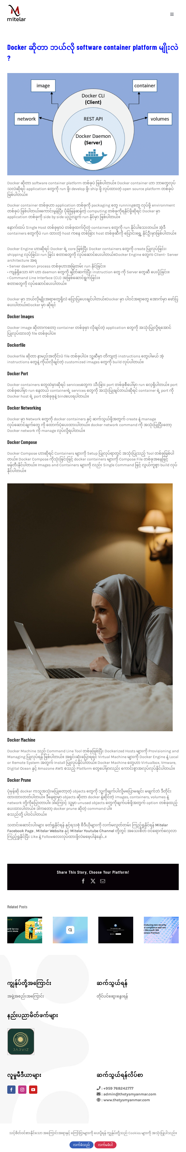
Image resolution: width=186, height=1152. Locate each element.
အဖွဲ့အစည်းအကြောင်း (25, 996)
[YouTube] (33, 1090)
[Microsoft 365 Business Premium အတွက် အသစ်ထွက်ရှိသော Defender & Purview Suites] (161, 930)
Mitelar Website (49, 830)
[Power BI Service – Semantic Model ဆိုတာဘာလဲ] (24, 930)
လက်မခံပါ (105, 1145)
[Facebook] (11, 1090)
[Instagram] (22, 1090)
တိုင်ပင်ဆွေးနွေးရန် (112, 996)
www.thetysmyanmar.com (126, 1100)
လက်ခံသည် (81, 1145)
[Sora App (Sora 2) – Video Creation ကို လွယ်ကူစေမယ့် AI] (115, 930)
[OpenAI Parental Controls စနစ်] (70, 930)
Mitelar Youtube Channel (92, 830)
